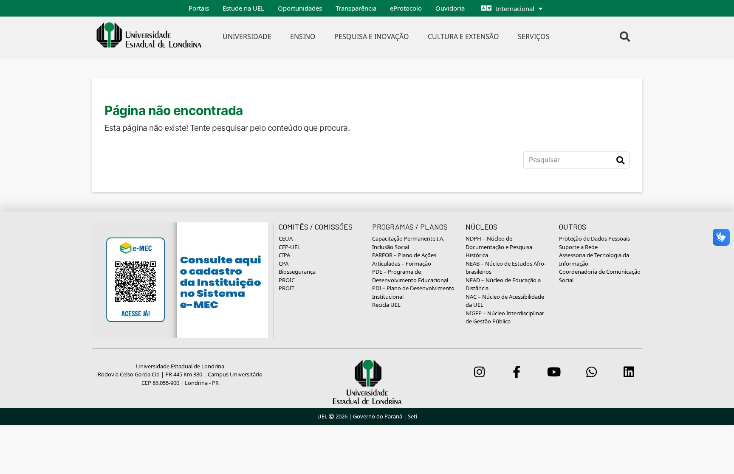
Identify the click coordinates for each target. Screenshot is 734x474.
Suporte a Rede (578, 247)
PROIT (286, 288)
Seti (412, 416)
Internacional (515, 8)
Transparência (356, 8)
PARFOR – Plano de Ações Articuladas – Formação (404, 259)
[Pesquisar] (620, 159)
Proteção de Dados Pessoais (594, 238)
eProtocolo (406, 8)
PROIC (287, 280)
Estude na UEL (243, 8)
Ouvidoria (450, 8)
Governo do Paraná (377, 416)
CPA (283, 263)
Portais (199, 8)
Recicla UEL (386, 305)
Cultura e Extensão (463, 36)
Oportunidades (300, 8)
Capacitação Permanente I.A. (408, 238)
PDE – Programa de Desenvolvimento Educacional (410, 276)
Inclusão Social (390, 247)
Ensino (303, 36)
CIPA (284, 255)
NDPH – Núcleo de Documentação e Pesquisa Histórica (499, 247)
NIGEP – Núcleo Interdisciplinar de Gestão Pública (505, 317)
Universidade (247, 36)
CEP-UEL (289, 247)
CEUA (286, 238)
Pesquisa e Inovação (371, 36)
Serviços (534, 36)
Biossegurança (297, 271)
